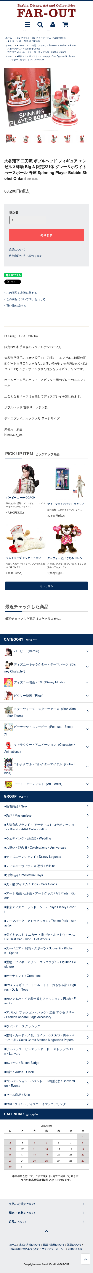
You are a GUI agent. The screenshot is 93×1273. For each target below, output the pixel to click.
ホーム (8, 37)
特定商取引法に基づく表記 (25, 256)
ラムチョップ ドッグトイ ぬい (23, 558)
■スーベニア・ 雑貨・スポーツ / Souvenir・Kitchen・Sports (46, 45)
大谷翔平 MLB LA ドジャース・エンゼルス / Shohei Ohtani (36, 51)
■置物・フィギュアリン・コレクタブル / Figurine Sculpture (46, 56)
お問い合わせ (75, 1249)
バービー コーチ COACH (20, 497)
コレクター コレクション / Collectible (25, 59)
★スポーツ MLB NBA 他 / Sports (23, 41)
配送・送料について (54, 1244)
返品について (17, 249)
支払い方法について (30, 1244)
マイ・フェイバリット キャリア (65, 504)
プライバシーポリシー (54, 1249)
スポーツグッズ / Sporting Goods (23, 48)
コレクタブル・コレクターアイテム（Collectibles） (42, 37)
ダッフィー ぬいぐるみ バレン (64, 558)
